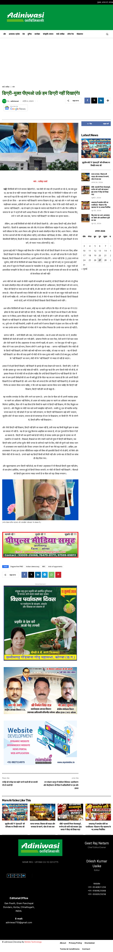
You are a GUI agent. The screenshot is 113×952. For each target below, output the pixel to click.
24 (84, 260)
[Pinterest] (58, 575)
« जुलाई (84, 268)
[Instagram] (12, 876)
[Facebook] (87, 100)
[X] (94, 100)
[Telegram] (45, 575)
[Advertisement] (56, 63)
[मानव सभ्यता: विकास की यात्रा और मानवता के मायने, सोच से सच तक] (85, 177)
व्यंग (13, 87)
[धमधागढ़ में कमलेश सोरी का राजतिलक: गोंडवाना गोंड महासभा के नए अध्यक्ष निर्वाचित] (85, 205)
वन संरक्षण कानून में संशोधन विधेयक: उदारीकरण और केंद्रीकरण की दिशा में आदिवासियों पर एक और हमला (61, 785)
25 (90, 260)
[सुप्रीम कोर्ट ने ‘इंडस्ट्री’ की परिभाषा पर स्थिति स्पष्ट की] (96, 148)
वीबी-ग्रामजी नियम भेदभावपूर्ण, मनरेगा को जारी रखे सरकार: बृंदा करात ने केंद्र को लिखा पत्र (70, 827)
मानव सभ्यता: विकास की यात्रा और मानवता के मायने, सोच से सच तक (100, 176)
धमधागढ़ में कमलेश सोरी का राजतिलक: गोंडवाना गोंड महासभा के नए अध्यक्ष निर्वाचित (100, 204)
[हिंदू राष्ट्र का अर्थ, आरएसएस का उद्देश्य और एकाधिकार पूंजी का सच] (85, 218)
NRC (43, 566)
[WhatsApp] (51, 575)
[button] (107, 34)
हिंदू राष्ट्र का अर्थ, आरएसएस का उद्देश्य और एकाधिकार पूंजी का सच (100, 217)
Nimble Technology (33, 942)
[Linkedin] (101, 100)
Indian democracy (32, 566)
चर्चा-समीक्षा (5, 87)
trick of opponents (55, 566)
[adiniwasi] (4, 101)
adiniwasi (14, 101)
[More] (108, 100)
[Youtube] (23, 876)
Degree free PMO (16, 566)
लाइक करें (106, 124)
